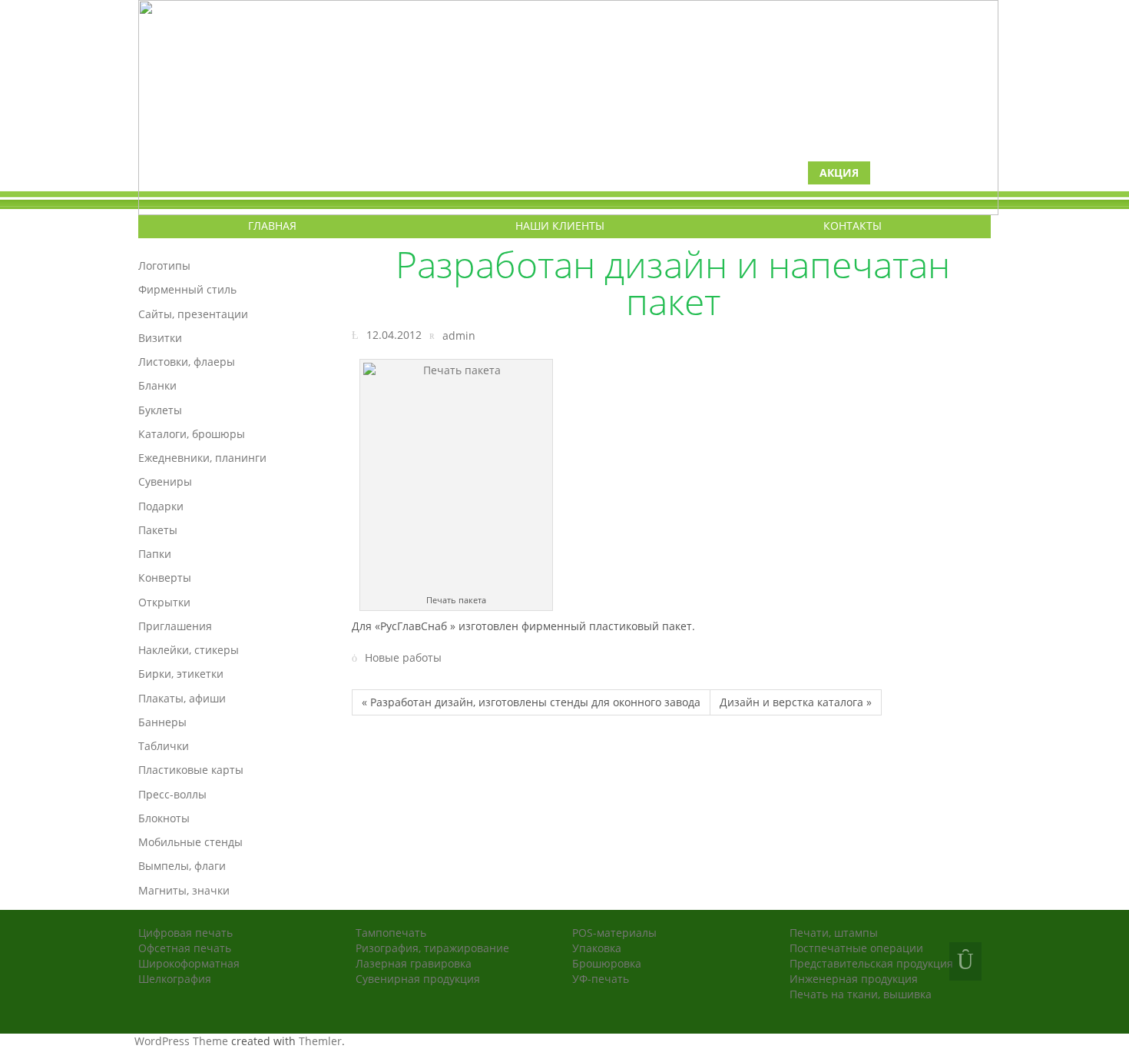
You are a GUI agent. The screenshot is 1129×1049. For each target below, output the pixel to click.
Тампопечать (391, 932)
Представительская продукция (871, 963)
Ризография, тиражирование (432, 948)
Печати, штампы (834, 932)
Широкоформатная (189, 963)
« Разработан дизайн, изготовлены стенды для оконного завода (531, 702)
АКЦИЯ (839, 172)
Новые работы (403, 658)
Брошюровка (606, 963)
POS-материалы (614, 932)
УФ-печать (600, 978)
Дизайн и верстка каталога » (796, 702)
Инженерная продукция (854, 978)
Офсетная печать (184, 948)
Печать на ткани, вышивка (861, 994)
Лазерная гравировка (414, 963)
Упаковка (596, 948)
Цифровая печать (185, 932)
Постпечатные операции (856, 948)
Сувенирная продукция (418, 978)
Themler (320, 1041)
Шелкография (174, 978)
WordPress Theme (181, 1041)
